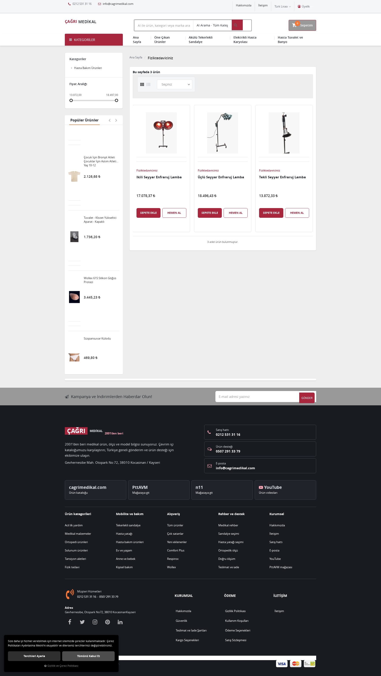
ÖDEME (230, 595)
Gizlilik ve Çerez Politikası (62, 665)
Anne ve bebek (125, 559)
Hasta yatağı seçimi (230, 542)
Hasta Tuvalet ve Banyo (290, 39)
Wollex (171, 567)
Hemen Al (174, 213)
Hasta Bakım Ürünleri (88, 68)
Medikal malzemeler (78, 534)
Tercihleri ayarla (34, 656)
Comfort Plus (175, 550)
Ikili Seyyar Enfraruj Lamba (159, 177)
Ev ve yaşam (124, 550)
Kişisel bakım (124, 567)
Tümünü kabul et (88, 656)
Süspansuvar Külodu (97, 318)
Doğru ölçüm (226, 559)
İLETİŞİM (280, 595)
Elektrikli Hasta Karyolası (244, 39)
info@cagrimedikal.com (117, 4)
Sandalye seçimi (228, 534)
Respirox (173, 559)
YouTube (275, 559)
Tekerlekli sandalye (128, 525)
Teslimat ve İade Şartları (191, 630)
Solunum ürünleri (76, 550)
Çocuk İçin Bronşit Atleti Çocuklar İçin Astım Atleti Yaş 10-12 (100, 141)
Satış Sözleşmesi (235, 640)
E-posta (274, 550)
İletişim (263, 5)
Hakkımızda (243, 5)
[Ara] (237, 25)
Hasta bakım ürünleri (130, 542)
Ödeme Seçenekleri (237, 630)
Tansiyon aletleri (75, 559)
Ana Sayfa (137, 39)
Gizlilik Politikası (235, 611)
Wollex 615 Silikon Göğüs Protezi (100, 260)
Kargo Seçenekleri (187, 640)
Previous (109, 120)
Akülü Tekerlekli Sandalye (201, 39)
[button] (94, 40)
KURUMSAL (184, 595)
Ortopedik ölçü (228, 550)
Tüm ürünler (175, 525)
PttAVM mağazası (280, 567)
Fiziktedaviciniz (146, 170)
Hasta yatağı (124, 534)
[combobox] (163, 25)
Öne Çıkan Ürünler (162, 39)
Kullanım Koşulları (236, 621)
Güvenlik (181, 621)
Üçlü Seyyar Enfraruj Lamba (221, 177)
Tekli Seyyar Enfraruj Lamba (282, 177)
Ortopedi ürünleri (76, 542)
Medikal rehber (228, 525)
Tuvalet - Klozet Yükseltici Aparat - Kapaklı (100, 199)
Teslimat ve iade (228, 567)
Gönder (306, 398)
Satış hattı (275, 542)
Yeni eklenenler (177, 542)
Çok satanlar (175, 534)
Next (116, 120)
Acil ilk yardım (74, 525)
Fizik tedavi (72, 567)
